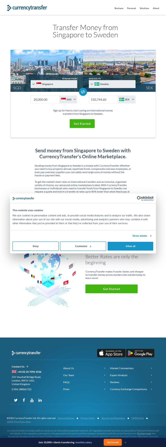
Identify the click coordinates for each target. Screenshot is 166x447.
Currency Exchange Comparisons (128, 389)
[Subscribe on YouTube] (32, 400)
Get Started (113, 442)
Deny (36, 246)
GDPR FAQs (137, 418)
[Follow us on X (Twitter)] (16, 400)
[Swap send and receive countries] (83, 92)
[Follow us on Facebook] (24, 400)
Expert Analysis (118, 375)
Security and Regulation (113, 418)
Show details (139, 235)
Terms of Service (66, 418)
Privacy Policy (88, 418)
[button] (82, 123)
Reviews (114, 382)
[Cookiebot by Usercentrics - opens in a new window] (139, 198)
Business (119, 8)
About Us (68, 368)
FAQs (66, 382)
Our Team (68, 375)
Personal (131, 8)
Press (66, 389)
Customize (81, 246)
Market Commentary (122, 368)
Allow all (130, 246)
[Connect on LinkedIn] (40, 400)
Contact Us (19, 366)
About (156, 8)
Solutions (144, 8)
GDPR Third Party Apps (19, 421)
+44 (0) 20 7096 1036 (29, 371)
